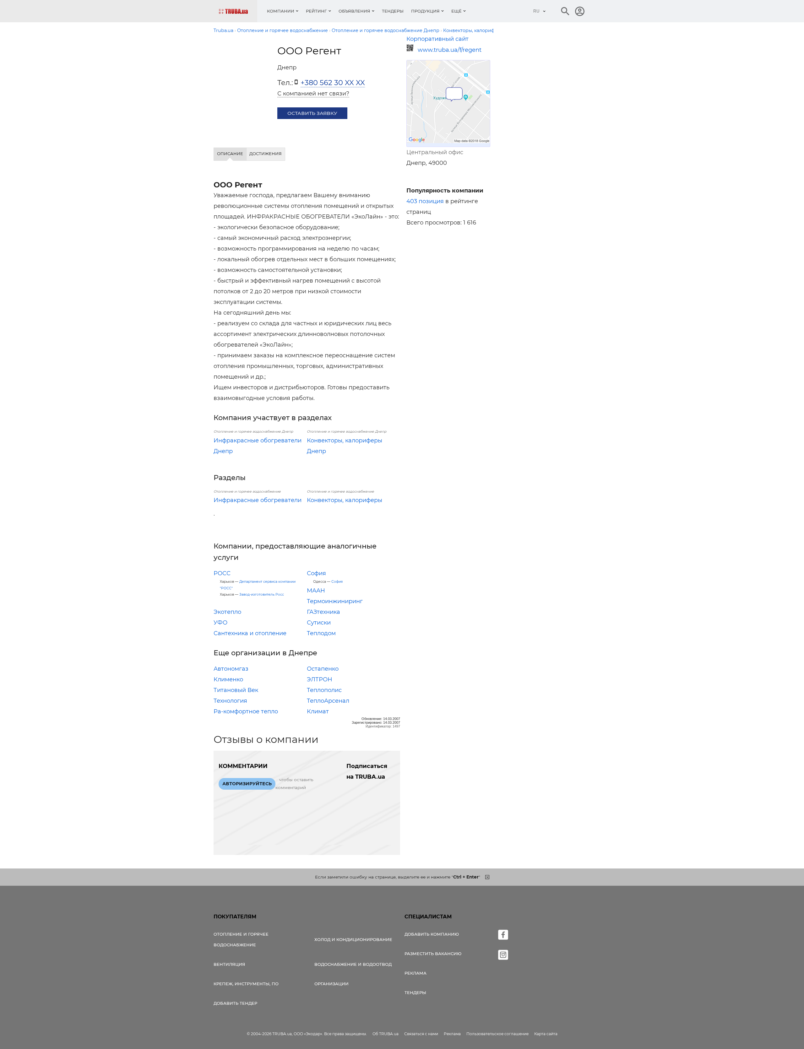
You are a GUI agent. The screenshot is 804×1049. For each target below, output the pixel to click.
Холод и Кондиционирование (353, 939)
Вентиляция (229, 964)
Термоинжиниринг (335, 601)
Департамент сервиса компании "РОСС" (258, 585)
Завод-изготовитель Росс (261, 594)
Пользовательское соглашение (497, 1033)
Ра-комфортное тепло (246, 711)
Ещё (456, 11)
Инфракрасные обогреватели (258, 500)
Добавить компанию (432, 934)
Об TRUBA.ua (385, 1033)
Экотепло (227, 611)
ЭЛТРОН (319, 679)
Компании (280, 11)
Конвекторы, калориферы (344, 500)
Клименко (228, 679)
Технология (230, 700)
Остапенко (323, 668)
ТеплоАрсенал (328, 700)
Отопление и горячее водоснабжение (241, 939)
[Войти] (579, 11)
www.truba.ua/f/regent (449, 49)
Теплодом (321, 633)
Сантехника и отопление (250, 633)
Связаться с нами (421, 1033)
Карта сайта (545, 1033)
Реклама (415, 973)
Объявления (354, 11)
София (316, 573)
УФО (220, 622)
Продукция (425, 11)
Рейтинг (316, 11)
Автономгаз (231, 668)
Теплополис (324, 690)
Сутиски (319, 622)
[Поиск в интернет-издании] (565, 11)
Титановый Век (236, 690)
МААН (316, 590)
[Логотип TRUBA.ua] (238, 11)
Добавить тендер (235, 1003)
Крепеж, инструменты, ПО (246, 983)
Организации (331, 983)
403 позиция (425, 201)
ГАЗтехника (323, 611)
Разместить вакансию (433, 953)
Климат (318, 711)
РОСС (222, 573)
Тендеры (393, 11)
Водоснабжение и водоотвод (353, 964)
